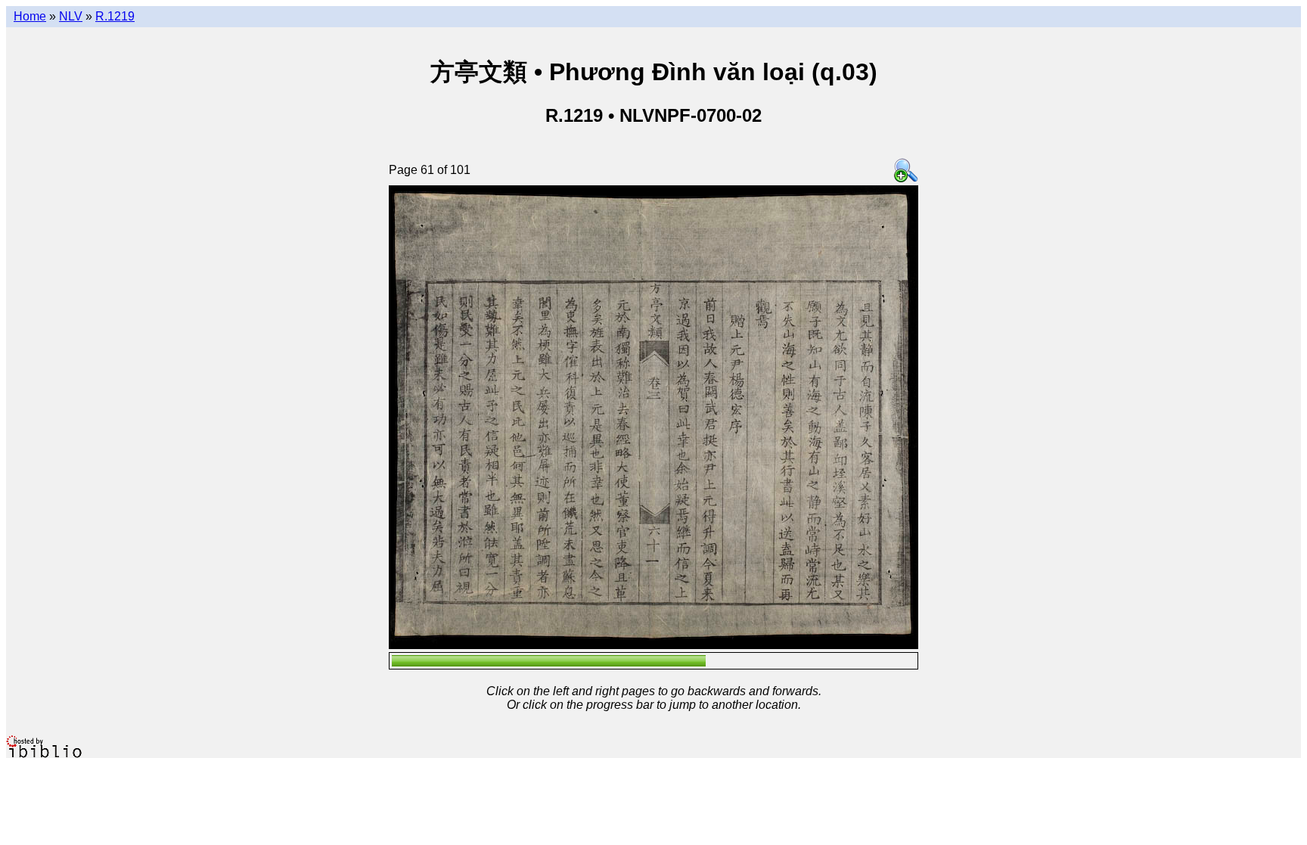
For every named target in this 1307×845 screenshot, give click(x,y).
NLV (70, 16)
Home (30, 16)
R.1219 (115, 16)
